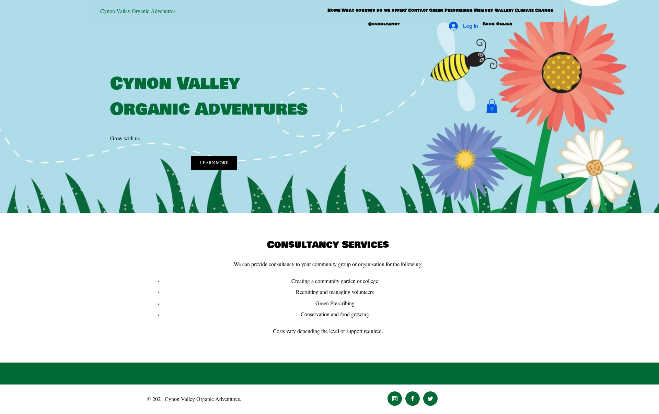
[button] (492, 106)
